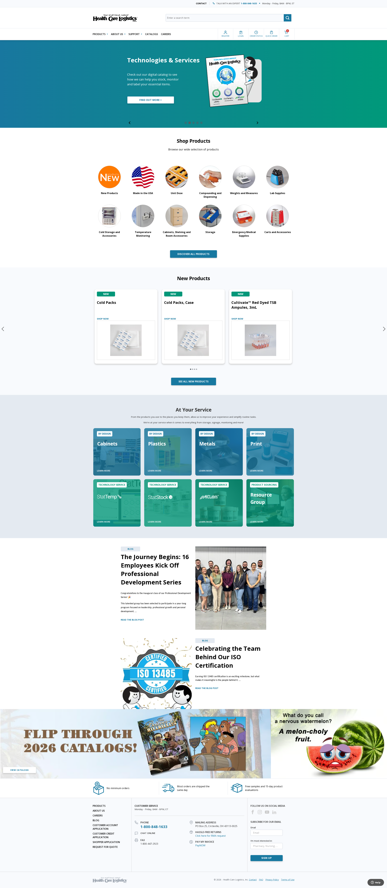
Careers (166, 34)
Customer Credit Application (103, 835)
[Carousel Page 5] (201, 123)
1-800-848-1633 (249, 3)
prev (3, 327)
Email (253, 827)
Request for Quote (105, 847)
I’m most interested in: (261, 840)
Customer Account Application (105, 827)
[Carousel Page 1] (185, 123)
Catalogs (151, 34)
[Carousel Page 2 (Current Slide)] (189, 123)
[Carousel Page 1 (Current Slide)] (190, 369)
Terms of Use (287, 879)
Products (99, 806)
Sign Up (266, 858)
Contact (201, 3)
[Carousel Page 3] (193, 123)
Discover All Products (193, 254)
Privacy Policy (272, 879)
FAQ (261, 879)
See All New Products (194, 381)
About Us (99, 810)
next (384, 327)
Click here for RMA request (210, 835)
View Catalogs (19, 770)
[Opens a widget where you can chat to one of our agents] (375, 882)
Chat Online (147, 833)
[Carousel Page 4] (197, 123)
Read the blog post (132, 619)
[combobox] (228, 18)
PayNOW (200, 845)
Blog (96, 820)
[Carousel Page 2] (192, 369)
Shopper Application (106, 842)
